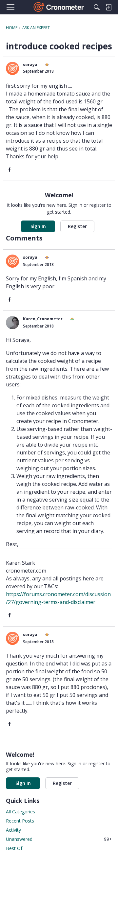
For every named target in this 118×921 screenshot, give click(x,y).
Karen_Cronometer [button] (43, 319)
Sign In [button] (38, 226)
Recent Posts (20, 821)
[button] (12, 68)
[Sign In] (108, 7)
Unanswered (59, 839)
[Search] (97, 7)
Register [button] (77, 226)
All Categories (20, 811)
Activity (13, 830)
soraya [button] (30, 64)
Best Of (14, 848)
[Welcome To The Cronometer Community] (59, 7)
